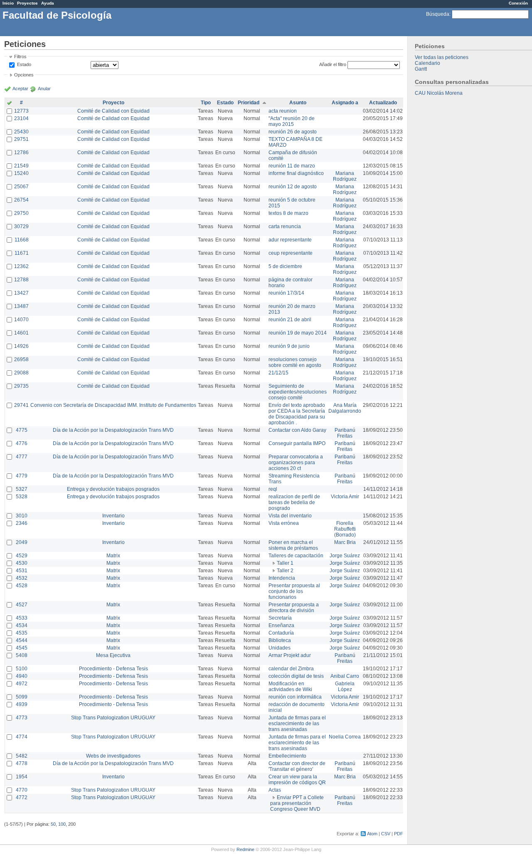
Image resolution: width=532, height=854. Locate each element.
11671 (22, 253)
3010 (21, 516)
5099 (21, 697)
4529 (21, 556)
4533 (21, 618)
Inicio (8, 3)
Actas (274, 790)
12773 (21, 111)
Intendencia (281, 578)
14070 (21, 319)
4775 (21, 430)
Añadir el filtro (332, 64)
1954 (21, 777)
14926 (21, 346)
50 (53, 824)
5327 (21, 489)
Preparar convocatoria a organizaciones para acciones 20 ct (295, 462)
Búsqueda (437, 14)
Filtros (20, 56)
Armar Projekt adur (289, 655)
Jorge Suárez (345, 556)
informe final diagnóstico (296, 173)
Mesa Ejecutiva (113, 655)
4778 (21, 763)
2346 (21, 523)
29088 (21, 373)
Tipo (206, 103)
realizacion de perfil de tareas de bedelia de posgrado (294, 502)
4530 (21, 563)
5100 (21, 669)
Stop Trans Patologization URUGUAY (113, 718)
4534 (21, 625)
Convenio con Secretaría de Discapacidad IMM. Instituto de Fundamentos (113, 405)
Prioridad (248, 103)
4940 (21, 676)
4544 (21, 640)
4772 (21, 797)
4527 (21, 605)
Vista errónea (283, 523)
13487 (21, 306)
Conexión (518, 3)
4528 (21, 585)
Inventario (113, 516)
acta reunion (282, 111)
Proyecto (113, 103)
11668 (22, 240)
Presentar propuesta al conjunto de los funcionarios (294, 591)
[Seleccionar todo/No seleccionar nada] (9, 103)
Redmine (245, 849)
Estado (24, 64)
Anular (44, 88)
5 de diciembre (285, 266)
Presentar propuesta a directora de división (293, 607)
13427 (21, 293)
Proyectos (27, 3)
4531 (21, 570)
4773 (21, 718)
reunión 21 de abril (289, 319)
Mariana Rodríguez (345, 176)
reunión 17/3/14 (286, 293)
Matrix (113, 556)
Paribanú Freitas (345, 433)
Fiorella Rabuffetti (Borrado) (345, 529)
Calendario (427, 63)
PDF (398, 833)
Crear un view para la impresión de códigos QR (297, 779)
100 (62, 824)
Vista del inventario (290, 516)
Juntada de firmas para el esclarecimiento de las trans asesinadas (297, 723)
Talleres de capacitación (295, 556)
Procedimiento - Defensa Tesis (113, 669)
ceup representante (290, 253)
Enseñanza (281, 625)
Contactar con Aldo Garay (297, 430)
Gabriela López (345, 686)
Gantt (421, 69)
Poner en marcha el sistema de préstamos (293, 545)
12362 (21, 266)
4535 (21, 633)
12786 (21, 152)
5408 (21, 655)
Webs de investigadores (113, 756)
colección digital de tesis (296, 676)
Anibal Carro (344, 676)
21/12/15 (278, 373)
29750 (21, 213)
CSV (385, 833)
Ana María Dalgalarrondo (344, 408)
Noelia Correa (345, 737)
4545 (21, 648)
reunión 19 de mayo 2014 (297, 333)
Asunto (297, 103)
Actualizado (383, 103)
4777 (21, 457)
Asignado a (345, 103)
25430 (21, 132)
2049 (21, 542)
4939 (21, 704)
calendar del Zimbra (291, 669)
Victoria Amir (345, 497)
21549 (21, 166)
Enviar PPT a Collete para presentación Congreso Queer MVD (297, 803)
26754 (21, 200)
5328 (21, 497)
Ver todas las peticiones (441, 57)
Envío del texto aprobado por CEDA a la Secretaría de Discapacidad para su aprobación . (296, 414)
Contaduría (281, 633)
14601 (21, 333)
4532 (21, 578)
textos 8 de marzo (288, 213)
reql (272, 489)
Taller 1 (285, 563)
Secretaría (280, 618)
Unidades (279, 648)
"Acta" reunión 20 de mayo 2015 (291, 121)
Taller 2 (285, 570)
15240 (21, 173)
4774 (21, 737)
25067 (21, 187)
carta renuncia (284, 226)
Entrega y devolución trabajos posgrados (113, 489)
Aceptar (20, 88)
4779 (21, 476)
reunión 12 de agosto (292, 187)
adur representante (290, 240)
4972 (21, 684)
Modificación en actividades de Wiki (290, 686)
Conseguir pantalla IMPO (296, 443)
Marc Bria (345, 542)
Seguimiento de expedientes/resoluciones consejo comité (297, 392)
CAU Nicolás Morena (439, 93)
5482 (21, 756)
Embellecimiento (287, 756)
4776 (21, 443)
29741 (21, 405)
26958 (21, 359)
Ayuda (47, 3)
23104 (21, 118)
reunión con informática (295, 697)
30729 (21, 226)
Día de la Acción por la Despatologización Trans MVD (113, 430)
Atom (372, 833)
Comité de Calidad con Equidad (113, 111)
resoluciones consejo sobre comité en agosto (294, 362)
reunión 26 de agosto (292, 132)
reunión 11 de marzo (291, 166)
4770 (21, 790)
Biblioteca (279, 640)
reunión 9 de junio (289, 346)
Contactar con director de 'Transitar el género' (296, 766)
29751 (21, 139)
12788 (21, 280)
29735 (21, 386)
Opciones (24, 74)
